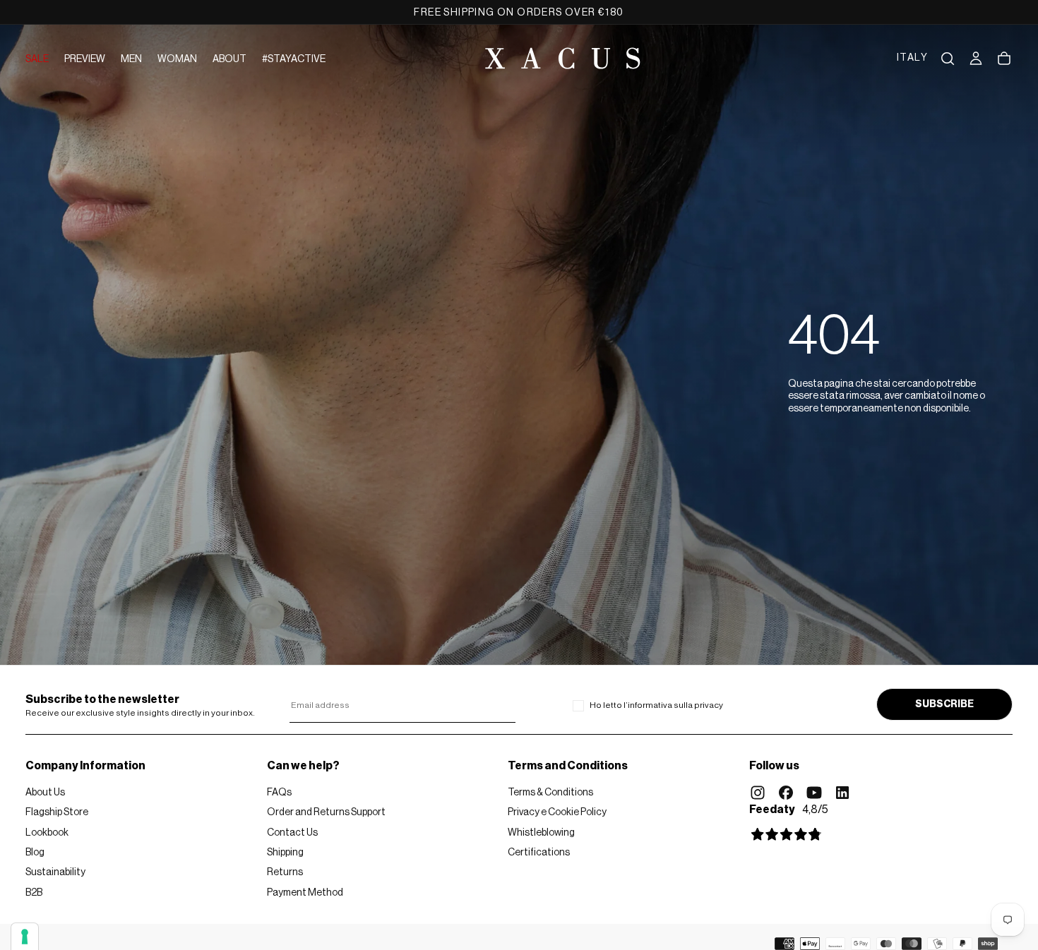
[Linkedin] (842, 792)
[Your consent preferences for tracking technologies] (24, 936)
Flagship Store (56, 812)
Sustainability (55, 872)
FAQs (279, 793)
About (229, 59)
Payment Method (305, 893)
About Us (45, 793)
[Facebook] (785, 792)
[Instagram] (757, 792)
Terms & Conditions (550, 793)
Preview (84, 59)
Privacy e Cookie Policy (557, 812)
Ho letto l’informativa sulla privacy (656, 705)
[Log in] (975, 58)
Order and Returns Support (326, 812)
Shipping (285, 853)
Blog (34, 853)
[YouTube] (814, 792)
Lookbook (46, 833)
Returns (285, 872)
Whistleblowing (541, 833)
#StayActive (294, 59)
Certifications (539, 853)
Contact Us (292, 833)
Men (131, 59)
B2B (33, 893)
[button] (912, 58)
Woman (177, 59)
